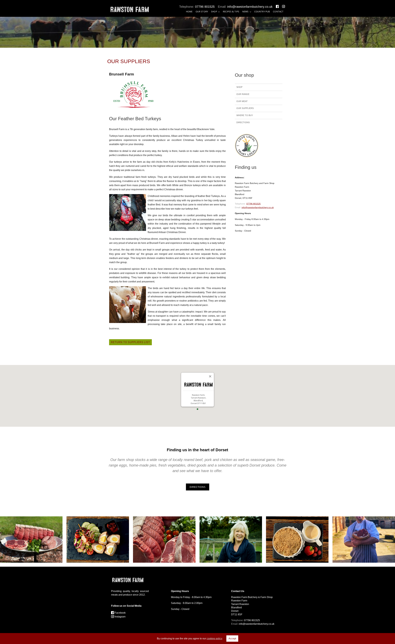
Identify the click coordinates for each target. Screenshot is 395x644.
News (245, 11)
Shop (214, 11)
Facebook (120, 612)
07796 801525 (205, 6)
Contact (278, 11)
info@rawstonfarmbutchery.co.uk (249, 6)
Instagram (119, 616)
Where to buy (244, 115)
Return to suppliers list (130, 342)
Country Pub (262, 11)
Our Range (242, 94)
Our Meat (242, 101)
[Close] (210, 376)
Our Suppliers (245, 108)
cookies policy (214, 638)
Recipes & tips (231, 11)
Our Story (202, 11)
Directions (243, 122)
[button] (197, 409)
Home (189, 11)
